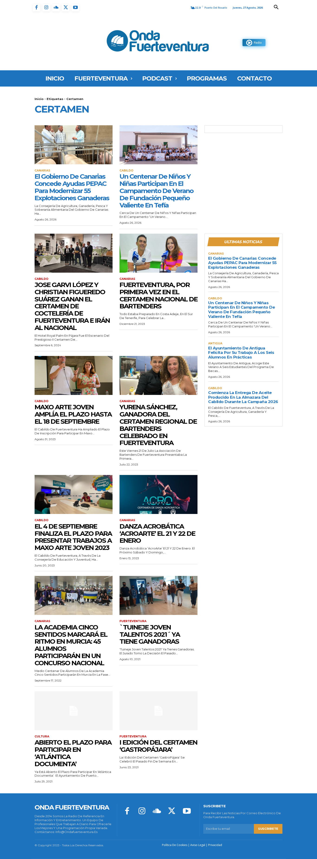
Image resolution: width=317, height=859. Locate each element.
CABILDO (126, 170)
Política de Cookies (174, 845)
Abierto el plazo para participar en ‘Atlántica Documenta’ (73, 753)
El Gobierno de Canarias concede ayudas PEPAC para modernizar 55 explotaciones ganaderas (72, 187)
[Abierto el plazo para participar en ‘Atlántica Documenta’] (74, 710)
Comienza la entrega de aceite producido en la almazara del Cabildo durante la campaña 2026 (243, 397)
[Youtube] (75, 7)
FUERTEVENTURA (133, 621)
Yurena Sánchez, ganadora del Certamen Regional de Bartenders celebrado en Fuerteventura (158, 425)
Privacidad (215, 845)
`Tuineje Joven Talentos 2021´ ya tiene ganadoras (150, 634)
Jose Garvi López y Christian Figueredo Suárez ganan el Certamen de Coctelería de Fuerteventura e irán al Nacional (72, 306)
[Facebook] (36, 7)
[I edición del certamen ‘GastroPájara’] (158, 710)
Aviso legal (197, 845)
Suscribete (268, 828)
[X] (65, 7)
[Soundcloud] (56, 7)
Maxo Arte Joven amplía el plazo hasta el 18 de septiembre (73, 414)
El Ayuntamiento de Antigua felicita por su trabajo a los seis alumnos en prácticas (241, 352)
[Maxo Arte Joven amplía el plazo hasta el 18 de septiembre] (74, 375)
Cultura (42, 736)
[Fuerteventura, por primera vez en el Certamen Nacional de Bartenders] (158, 253)
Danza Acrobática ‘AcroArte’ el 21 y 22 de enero (157, 533)
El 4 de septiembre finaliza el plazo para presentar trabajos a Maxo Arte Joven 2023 (73, 537)
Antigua (215, 343)
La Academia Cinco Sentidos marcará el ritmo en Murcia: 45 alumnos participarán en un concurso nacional (71, 645)
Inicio (39, 99)
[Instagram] (46, 7)
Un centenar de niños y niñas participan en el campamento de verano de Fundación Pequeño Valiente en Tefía (156, 190)
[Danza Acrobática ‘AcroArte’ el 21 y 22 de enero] (158, 494)
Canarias (42, 170)
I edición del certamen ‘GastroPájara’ (158, 745)
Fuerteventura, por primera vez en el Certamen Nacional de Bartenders (158, 295)
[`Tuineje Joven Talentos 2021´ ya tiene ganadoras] (158, 595)
